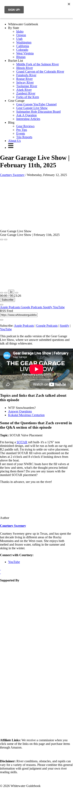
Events (20, 133)
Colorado (22, 49)
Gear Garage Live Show (32, 108)
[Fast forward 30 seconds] (16, 292)
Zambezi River (25, 93)
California (22, 46)
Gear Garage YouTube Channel (36, 104)
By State (13, 28)
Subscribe (7, 299)
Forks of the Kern (27, 97)
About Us (14, 140)
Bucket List (15, 60)
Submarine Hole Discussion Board (38, 111)
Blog (11, 122)
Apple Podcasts (10, 307)
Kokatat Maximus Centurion (26, 415)
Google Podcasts (32, 307)
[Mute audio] (1, 292)
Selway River (25, 82)
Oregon (21, 35)
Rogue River (24, 79)
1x (11, 291)
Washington (23, 42)
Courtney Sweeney (12, 175)
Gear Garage (16, 100)
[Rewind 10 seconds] (5, 292)
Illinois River (24, 68)
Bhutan (21, 57)
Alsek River (24, 89)
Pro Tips (21, 129)
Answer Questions (20, 411)
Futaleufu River (26, 75)
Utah (19, 38)
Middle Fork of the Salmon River (37, 64)
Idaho (20, 31)
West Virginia (25, 53)
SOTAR (22, 442)
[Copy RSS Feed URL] (1, 319)
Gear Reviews (25, 126)
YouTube (59, 307)
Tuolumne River (26, 86)
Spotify (48, 307)
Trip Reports (24, 137)
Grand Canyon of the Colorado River (40, 71)
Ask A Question (26, 115)
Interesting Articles (28, 119)
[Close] (1, 304)
